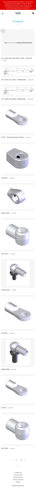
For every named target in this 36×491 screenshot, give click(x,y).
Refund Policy (18, 477)
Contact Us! (18, 472)
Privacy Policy (18, 475)
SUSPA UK (20, 486)
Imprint (18, 482)
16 (21, 460)
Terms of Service (18, 479)
